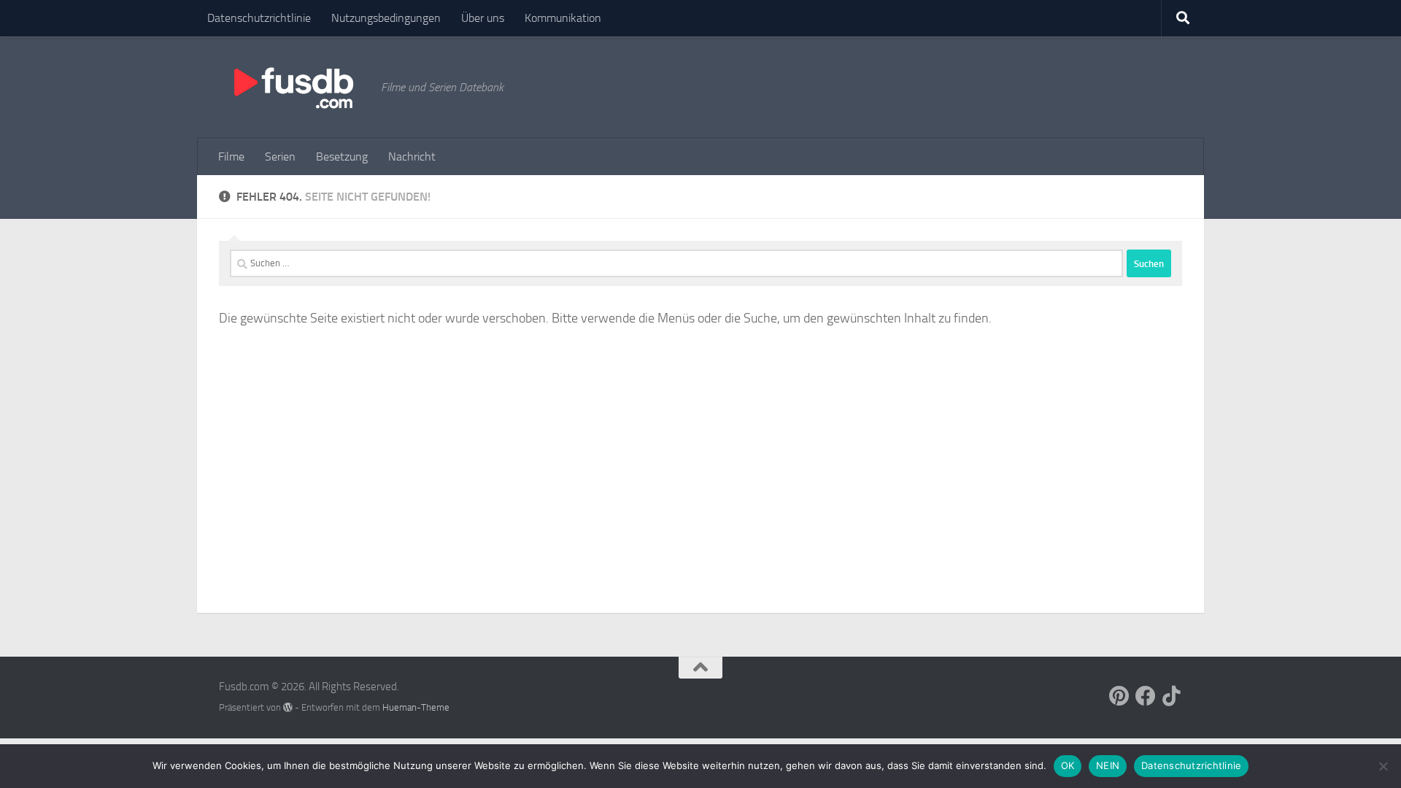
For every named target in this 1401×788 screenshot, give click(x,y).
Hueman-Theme (415, 707)
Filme (231, 156)
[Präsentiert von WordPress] (288, 707)
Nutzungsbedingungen (386, 18)
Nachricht (412, 156)
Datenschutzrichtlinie (259, 18)
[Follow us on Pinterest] (1119, 696)
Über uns (482, 18)
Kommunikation (563, 18)
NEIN (1107, 765)
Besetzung (342, 156)
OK (1068, 765)
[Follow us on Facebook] (1145, 696)
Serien (280, 156)
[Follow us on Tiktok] (1172, 696)
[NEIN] (1382, 766)
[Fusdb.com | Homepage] (292, 87)
